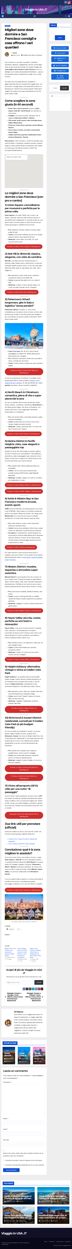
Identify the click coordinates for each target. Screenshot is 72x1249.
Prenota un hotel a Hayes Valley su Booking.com (23, 659)
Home (45, 1241)
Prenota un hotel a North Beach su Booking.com (23, 434)
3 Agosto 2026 (45, 1201)
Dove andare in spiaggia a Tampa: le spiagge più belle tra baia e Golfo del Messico (53, 1198)
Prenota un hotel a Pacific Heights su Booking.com (24, 491)
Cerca (53, 25)
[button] (66, 16)
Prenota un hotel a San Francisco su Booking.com (24, 890)
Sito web (6, 1140)
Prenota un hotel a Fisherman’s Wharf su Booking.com (24, 372)
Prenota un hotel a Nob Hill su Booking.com (21, 292)
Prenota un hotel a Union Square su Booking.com (23, 246)
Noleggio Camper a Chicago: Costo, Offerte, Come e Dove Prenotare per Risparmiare (15, 996)
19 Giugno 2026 (11, 1221)
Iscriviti (39, 982)
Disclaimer (68, 1241)
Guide (6, 1193)
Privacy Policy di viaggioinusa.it (62, 1245)
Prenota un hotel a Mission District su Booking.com (24, 611)
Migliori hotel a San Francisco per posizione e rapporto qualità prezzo (10, 952)
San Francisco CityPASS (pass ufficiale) (21, 844)
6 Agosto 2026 (11, 1201)
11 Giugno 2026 (45, 1221)
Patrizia (8, 1061)
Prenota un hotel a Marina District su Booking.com (24, 485)
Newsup (26, 1242)
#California (27, 55)
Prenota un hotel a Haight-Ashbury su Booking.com (24, 709)
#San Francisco (36, 55)
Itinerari (7, 1213)
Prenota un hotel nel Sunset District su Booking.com (24, 777)
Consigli (7, 25)
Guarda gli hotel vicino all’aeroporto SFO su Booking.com (24, 815)
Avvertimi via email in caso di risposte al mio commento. (23, 1160)
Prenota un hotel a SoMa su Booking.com (21, 547)
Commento (7, 1082)
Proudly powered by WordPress (10, 1242)
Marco (15, 53)
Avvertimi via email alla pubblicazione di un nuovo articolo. (24, 1165)
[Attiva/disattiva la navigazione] (34, 16)
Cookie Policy (59, 1241)
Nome (5, 1118)
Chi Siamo (51, 1241)
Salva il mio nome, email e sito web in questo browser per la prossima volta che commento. (23, 1154)
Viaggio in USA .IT (36, 9)
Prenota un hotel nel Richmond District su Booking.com (24, 768)
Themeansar (4, 1244)
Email (5, 1129)
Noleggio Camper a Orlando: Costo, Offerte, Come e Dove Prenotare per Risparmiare (33, 996)
